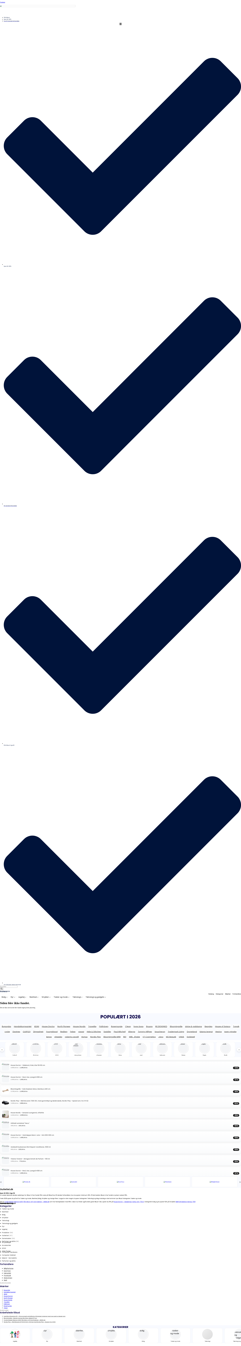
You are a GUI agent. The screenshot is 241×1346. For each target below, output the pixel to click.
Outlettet (2, 2)
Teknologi (77, 997)
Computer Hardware (9, 1252)
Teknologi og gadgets (95, 997)
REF (124, 1036)
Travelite (92, 1026)
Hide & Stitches (94, 1031)
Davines (16, 1031)
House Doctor (48, 1026)
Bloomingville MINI (112, 1036)
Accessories (6, 1245)
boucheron (160, 1031)
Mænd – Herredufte (9, 1258)
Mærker (228, 994)
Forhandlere (237, 994)
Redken (63, 1031)
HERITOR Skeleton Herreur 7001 (185, 1202)
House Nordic (79, 1026)
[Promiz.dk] (26, 1182)
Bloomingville (176, 1026)
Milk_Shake (134, 1036)
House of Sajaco (222, 1026)
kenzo (49, 1036)
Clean (128, 1026)
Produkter (5, 1233)
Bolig (4, 997)
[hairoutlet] (73, 1182)
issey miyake (230, 1031)
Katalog (211, 994)
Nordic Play (95, 1036)
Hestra (218, 1031)
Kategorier (219, 994)
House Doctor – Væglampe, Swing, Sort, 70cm (129, 1202)
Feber (73, 1031)
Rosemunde (116, 1026)
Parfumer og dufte (9, 1261)
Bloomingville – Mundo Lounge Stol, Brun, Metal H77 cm (20, 1318)
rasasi (81, 1031)
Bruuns (149, 1026)
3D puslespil (6, 1242)
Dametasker (6, 1238)
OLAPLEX (27, 1031)
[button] (120, 24)
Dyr (12, 997)
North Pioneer (63, 1026)
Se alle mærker (4, 1310)
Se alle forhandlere (5, 1283)
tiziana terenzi (206, 1031)
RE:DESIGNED (161, 1026)
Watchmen (8, 1278)
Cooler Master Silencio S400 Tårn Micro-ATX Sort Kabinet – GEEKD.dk (26, 1202)
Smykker (45, 997)
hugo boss (138, 1026)
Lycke (7, 1031)
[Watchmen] (167, 1182)
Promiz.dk (7, 1275)
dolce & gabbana (193, 1026)
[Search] (1, 989)
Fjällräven (103, 1026)
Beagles (208, 1026)
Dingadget (38, 1031)
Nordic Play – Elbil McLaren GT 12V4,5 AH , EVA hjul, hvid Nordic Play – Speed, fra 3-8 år (30, 1322)
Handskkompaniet (23, 1026)
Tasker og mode (61, 997)
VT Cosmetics (149, 1036)
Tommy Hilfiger (145, 1031)
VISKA (181, 1036)
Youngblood (52, 1031)
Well (5, 1280)
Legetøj (21, 997)
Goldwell (191, 1036)
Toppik (236, 1026)
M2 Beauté (171, 1036)
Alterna (131, 1031)
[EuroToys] (120, 1182)
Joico (160, 1036)
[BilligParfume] (214, 1182)
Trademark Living (176, 1031)
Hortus (84, 1036)
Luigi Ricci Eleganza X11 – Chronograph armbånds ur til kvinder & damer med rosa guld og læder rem (34, 1316)
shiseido (58, 1036)
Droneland (192, 1031)
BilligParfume (8, 1268)
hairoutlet (7, 1273)
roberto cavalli (72, 1036)
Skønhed (33, 997)
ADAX (36, 1026)
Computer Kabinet (9, 1255)
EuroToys (7, 1271)
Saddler (107, 1031)
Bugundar (6, 1026)
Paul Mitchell (120, 1031)
